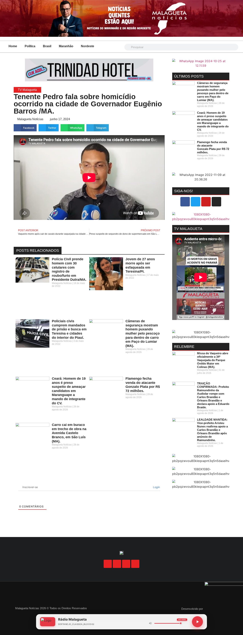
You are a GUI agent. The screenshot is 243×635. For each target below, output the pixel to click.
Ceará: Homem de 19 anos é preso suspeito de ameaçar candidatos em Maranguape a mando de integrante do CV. (69, 391)
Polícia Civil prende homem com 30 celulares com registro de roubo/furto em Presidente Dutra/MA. (69, 269)
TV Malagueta (27, 89)
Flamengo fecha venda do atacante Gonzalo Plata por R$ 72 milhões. (142, 385)
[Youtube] (206, 201)
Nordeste (87, 46)
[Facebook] (185, 201)
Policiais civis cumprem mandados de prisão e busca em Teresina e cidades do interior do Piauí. (69, 329)
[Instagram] (216, 201)
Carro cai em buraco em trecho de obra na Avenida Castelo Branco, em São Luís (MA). (69, 433)
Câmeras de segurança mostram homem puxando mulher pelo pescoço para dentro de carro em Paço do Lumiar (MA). (142, 333)
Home (13, 46)
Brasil (47, 46)
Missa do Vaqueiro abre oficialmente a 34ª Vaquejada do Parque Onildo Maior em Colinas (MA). (212, 360)
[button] (25, 127)
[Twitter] (195, 201)
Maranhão (66, 46)
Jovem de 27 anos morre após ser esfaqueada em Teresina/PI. (140, 265)
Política (30, 46)
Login (156, 487)
